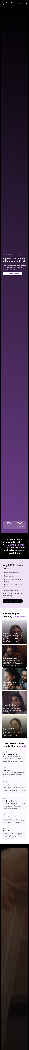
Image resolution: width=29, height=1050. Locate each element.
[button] (26, 3)
